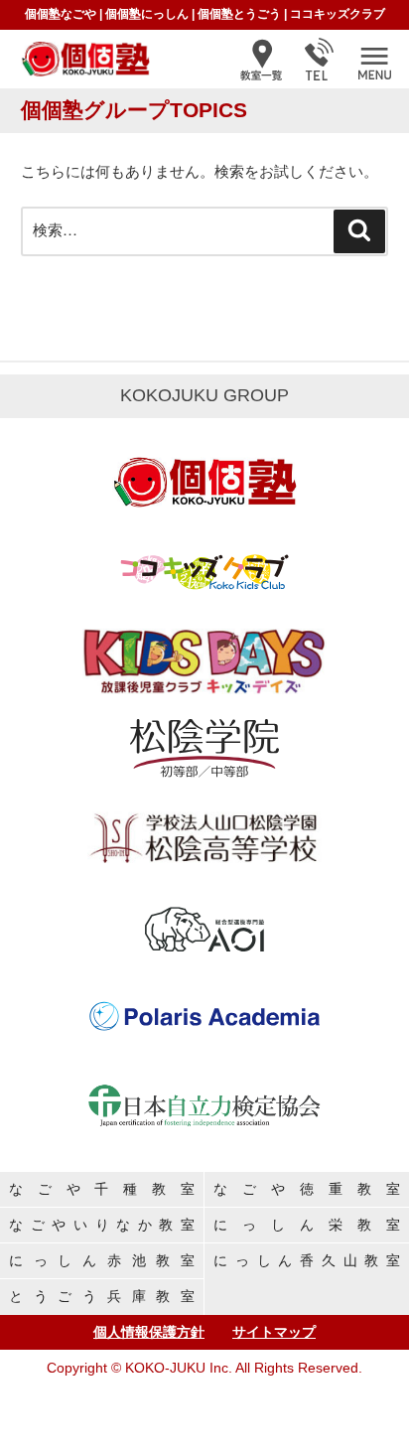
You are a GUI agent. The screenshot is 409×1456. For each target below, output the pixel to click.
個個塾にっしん (147, 14)
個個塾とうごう (239, 14)
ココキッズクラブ (337, 14)
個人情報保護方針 (148, 1332)
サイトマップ (274, 1332)
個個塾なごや (60, 14)
